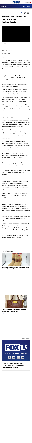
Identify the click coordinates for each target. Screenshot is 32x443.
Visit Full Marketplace (25, 251)
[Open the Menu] (2, 2)
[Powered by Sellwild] (28, 338)
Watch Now (27, 2)
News (4, 13)
